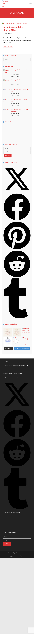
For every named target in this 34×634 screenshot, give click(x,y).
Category (18, 365)
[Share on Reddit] (17, 277)
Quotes (9, 373)
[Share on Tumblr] (17, 318)
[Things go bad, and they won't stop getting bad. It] (26, 341)
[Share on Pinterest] (17, 249)
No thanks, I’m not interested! (17, 630)
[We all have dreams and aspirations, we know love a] (7, 332)
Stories (19, 373)
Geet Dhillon (8, 33)
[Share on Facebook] (17, 220)
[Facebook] (4, 130)
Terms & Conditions (21, 553)
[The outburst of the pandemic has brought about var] (7, 341)
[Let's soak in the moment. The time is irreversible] (17, 341)
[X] (4, 126)
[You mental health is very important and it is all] (26, 332)
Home (5, 365)
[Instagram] (4, 134)
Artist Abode (11, 365)
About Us (24, 365)
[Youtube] (4, 137)
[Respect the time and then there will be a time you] (17, 332)
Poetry (5, 373)
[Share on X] (17, 192)
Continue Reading (8, 46)
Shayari (14, 373)
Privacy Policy (11, 553)
